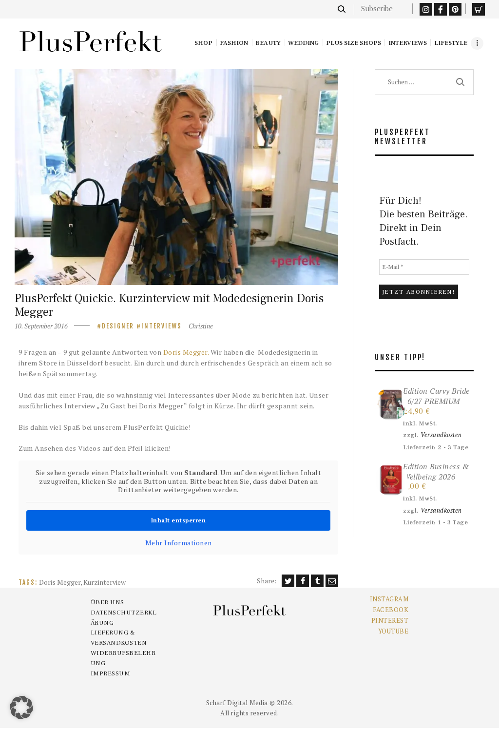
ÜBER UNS (107, 602)
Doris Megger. (186, 352)
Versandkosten (441, 435)
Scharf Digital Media (237, 702)
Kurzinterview (104, 582)
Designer (118, 326)
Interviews (161, 326)
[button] (21, 707)
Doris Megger (59, 582)
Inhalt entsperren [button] (178, 520)
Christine (201, 326)
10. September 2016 (41, 326)
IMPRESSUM (111, 673)
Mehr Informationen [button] (178, 542)
